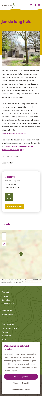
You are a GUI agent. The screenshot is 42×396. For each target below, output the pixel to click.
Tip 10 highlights (9, 329)
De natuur (6, 300)
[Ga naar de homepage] (9, 4)
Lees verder (7, 163)
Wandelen (6, 336)
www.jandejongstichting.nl (14, 133)
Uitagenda (6, 296)
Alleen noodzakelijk (21, 383)
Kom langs (7, 311)
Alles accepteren (21, 377)
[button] (21, 254)
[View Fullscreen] (4, 244)
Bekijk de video (14, 206)
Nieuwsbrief (7, 314)
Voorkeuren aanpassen (21, 389)
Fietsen (5, 332)
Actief (4, 339)
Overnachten (8, 304)
